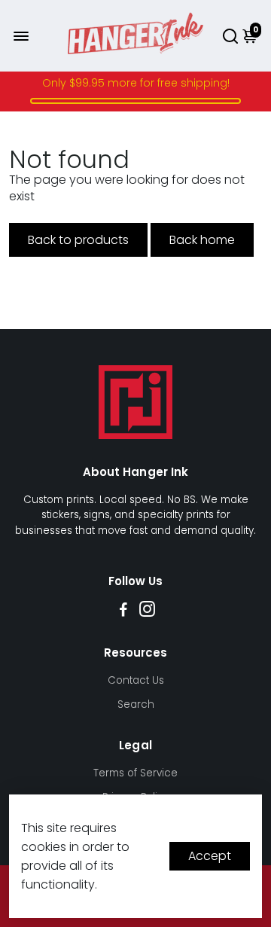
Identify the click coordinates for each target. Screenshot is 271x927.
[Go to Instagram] (147, 611)
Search (135, 704)
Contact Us (136, 680)
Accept (209, 855)
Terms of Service (135, 773)
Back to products (78, 240)
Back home (202, 240)
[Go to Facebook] (123, 611)
